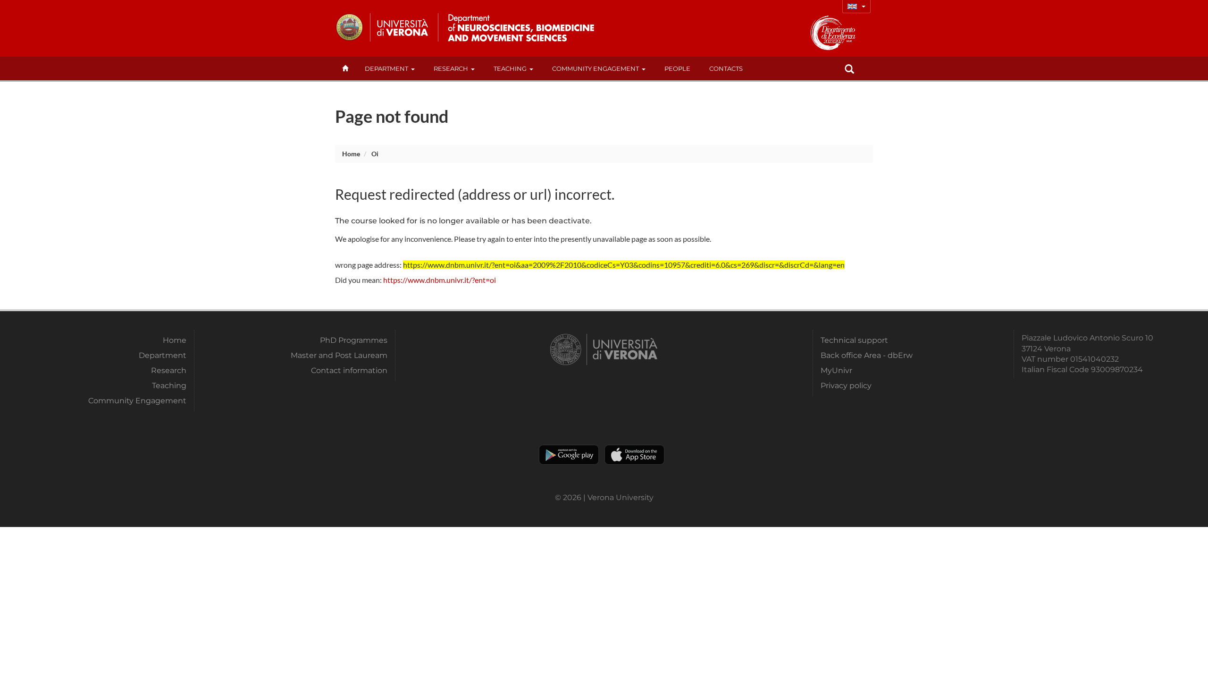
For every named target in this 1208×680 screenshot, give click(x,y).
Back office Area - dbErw (867, 355)
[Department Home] (518, 27)
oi (374, 154)
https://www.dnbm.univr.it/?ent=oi (439, 279)
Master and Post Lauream (339, 355)
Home (351, 154)
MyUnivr (836, 370)
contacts (726, 68)
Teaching (510, 68)
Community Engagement (595, 68)
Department (386, 68)
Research (451, 68)
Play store (568, 454)
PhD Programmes (353, 340)
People (677, 68)
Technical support (854, 340)
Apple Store (634, 454)
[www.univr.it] (382, 27)
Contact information (349, 370)
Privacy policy (846, 385)
